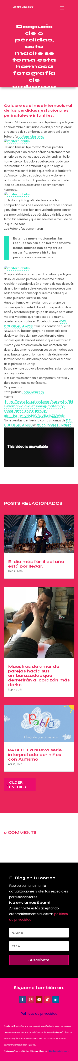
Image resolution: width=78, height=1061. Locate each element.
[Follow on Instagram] (30, 999)
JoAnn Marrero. (31, 136)
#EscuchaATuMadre (54, 425)
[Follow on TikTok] (47, 999)
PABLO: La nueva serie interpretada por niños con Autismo (35, 754)
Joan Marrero (32, 392)
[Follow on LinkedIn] (55, 999)
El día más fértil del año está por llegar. (36, 564)
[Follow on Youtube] (39, 999)
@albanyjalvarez (58, 1051)
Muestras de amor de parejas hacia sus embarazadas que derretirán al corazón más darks (39, 675)
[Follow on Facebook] (22, 999)
